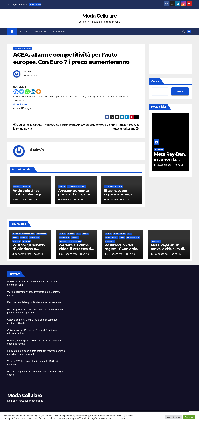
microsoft (41, 234)
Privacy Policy (62, 31)
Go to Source (20, 104)
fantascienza (119, 234)
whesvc (16, 241)
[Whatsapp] (27, 91)
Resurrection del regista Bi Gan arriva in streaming (122, 249)
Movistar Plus (111, 237)
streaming (109, 241)
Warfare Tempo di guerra (70, 241)
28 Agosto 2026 (165, 165)
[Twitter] (21, 91)
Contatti (39, 31)
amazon (62, 186)
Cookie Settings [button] (173, 417)
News (15, 237)
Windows (26, 241)
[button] (183, 31)
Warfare (75, 237)
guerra (71, 234)
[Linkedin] (33, 91)
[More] (38, 91)
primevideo (64, 237)
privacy (23, 237)
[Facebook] (16, 91)
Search (180, 91)
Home (23, 31)
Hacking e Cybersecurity (23, 234)
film (129, 234)
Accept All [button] (189, 417)
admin (30, 71)
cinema (62, 234)
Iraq (79, 234)
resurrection (133, 237)
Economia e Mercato (22, 48)
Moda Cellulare (99, 16)
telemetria (34, 237)
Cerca (155, 81)
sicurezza (159, 149)
